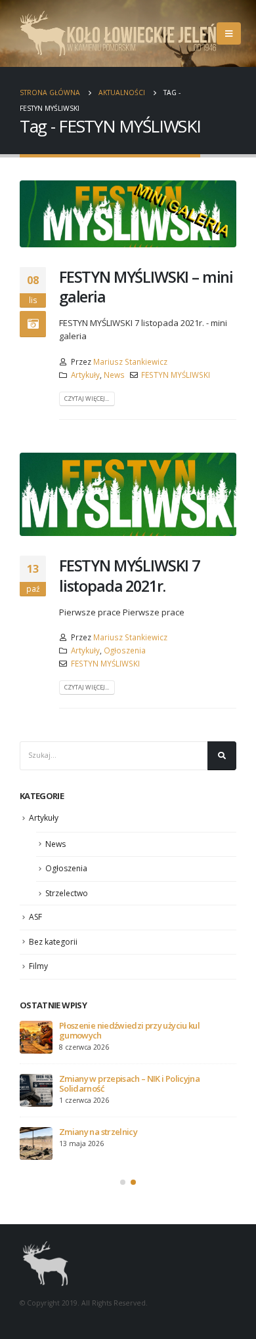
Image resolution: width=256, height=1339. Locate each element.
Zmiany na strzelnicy (98, 1132)
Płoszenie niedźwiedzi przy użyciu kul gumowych (129, 1030)
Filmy (38, 966)
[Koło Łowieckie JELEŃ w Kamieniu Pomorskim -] (118, 33)
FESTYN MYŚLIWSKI (175, 374)
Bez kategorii (53, 941)
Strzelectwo (66, 893)
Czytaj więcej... (86, 398)
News (114, 374)
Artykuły (85, 374)
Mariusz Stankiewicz (130, 361)
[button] (122, 1182)
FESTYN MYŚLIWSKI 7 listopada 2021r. (129, 575)
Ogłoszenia (125, 650)
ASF (35, 916)
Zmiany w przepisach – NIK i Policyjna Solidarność (129, 1083)
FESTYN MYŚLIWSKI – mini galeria (146, 286)
